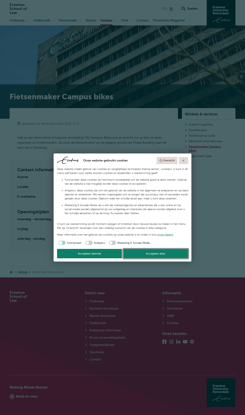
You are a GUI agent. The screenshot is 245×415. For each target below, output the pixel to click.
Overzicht (169, 160)
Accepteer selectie (89, 253)
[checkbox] (69, 243)
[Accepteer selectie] (183, 160)
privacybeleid (165, 234)
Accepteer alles (155, 253)
